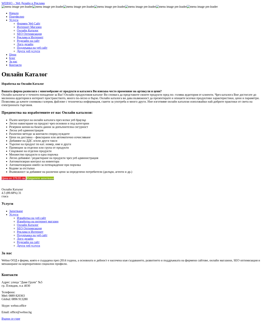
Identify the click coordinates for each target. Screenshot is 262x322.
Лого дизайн (25, 238)
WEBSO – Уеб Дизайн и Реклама (23, 3)
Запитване (16, 211)
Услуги (13, 214)
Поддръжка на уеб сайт (32, 235)
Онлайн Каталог (28, 224)
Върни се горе (11, 318)
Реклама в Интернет (30, 231)
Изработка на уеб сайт (31, 218)
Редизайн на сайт (28, 242)
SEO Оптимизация (29, 228)
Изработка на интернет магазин (37, 221)
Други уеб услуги (28, 245)
